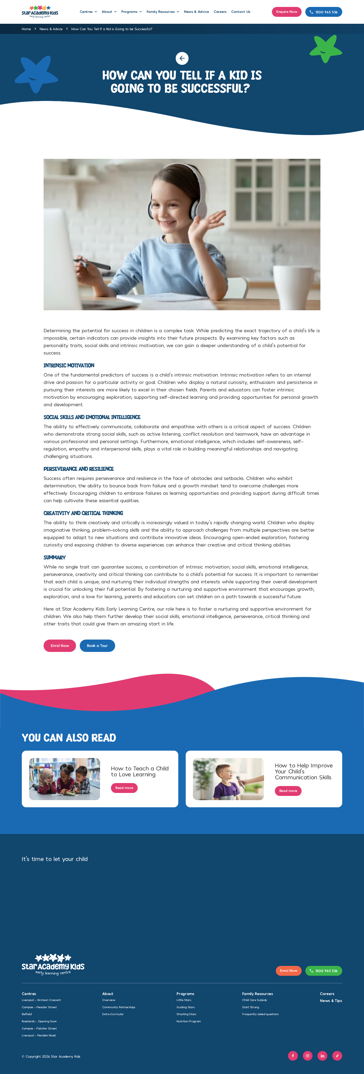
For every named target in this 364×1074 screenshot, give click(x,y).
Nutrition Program (189, 1021)
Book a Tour (97, 645)
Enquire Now (286, 11)
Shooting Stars (186, 1014)
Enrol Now (60, 645)
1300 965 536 (326, 12)
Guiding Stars (185, 1007)
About (107, 11)
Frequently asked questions (260, 1014)
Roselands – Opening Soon (39, 1021)
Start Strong (250, 1007)
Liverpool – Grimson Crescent (41, 1000)
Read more (124, 787)
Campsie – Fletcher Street (39, 1028)
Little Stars (184, 1000)
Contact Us (240, 11)
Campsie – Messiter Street (39, 1007)
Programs (129, 11)
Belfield (27, 1014)
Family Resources (161, 11)
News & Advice (196, 11)
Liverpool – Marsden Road (38, 1035)
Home (26, 29)
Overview (108, 1000)
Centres (86, 11)
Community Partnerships (118, 1007)
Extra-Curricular (113, 1014)
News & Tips (331, 1000)
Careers (220, 11)
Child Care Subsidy (254, 1000)
